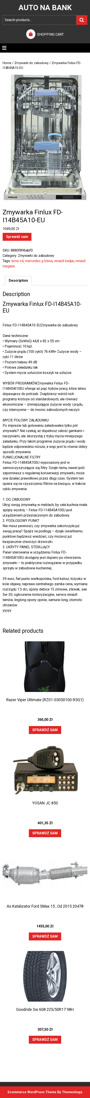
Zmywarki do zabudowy (31, 63)
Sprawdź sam (17, 237)
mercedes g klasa (38, 261)
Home (7, 63)
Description (18, 280)
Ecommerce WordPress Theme (32, 1092)
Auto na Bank (45, 7)
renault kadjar (64, 261)
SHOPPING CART (50, 34)
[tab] (4, 48)
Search (81, 20)
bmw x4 (18, 261)
